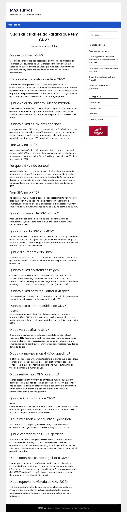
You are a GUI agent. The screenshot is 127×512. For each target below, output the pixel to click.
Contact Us (14, 25)
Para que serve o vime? (100, 51)
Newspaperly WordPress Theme (75, 508)
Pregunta (93, 113)
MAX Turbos (21, 10)
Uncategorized (96, 119)
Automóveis (94, 102)
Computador (95, 108)
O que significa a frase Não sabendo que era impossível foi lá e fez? (103, 59)
